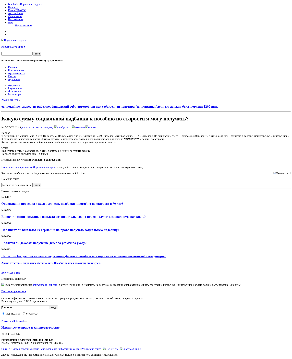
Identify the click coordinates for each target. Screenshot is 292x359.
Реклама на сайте (91, 348)
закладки (80, 127)
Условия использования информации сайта (54, 348)
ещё (10, 22)
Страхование (15, 88)
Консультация (16, 70)
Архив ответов (16, 73)
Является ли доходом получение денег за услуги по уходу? (44, 243)
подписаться (13, 313)
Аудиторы (14, 85)
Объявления (15, 16)
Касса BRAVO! (17, 10)
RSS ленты (112, 348)
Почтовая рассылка (13, 291)
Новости (13, 7)
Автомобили (15, 13)
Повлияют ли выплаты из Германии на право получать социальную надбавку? (60, 230)
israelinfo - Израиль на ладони (25, 4)
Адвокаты (14, 79)
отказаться (32, 313)
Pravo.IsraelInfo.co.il (12, 321)
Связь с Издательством (14, 348)
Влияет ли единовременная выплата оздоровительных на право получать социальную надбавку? (73, 216)
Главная (12, 67)
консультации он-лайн (45, 284)
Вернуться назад (10, 272)
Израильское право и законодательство (30, 327)
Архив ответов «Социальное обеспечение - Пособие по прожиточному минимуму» (51, 263)
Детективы (14, 91)
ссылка (92, 127)
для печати (27, 127)
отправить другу (44, 127)
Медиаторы (14, 94)
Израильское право (13, 46)
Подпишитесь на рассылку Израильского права (28, 167)
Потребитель (15, 19)
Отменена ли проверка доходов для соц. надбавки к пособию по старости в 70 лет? (62, 203)
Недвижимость (23, 25)
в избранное (64, 127)
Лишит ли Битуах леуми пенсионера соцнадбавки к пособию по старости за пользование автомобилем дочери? (83, 256)
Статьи (12, 76)
